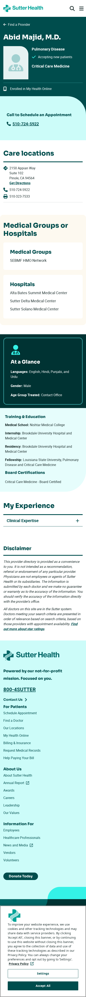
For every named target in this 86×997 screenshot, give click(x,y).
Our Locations (13, 728)
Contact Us (13, 699)
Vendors (9, 852)
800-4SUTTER (19, 689)
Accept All (43, 986)
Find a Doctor (13, 720)
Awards (8, 790)
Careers (8, 797)
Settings (43, 973)
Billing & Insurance (17, 743)
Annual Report (17, 783)
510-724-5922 (26, 124)
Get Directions (19, 183)
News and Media (19, 845)
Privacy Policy (22, 964)
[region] (43, 951)
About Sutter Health (17, 775)
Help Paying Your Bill (18, 758)
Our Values (11, 812)
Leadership (11, 805)
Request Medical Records (21, 750)
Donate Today (21, 876)
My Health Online (16, 735)
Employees (11, 830)
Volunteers (11, 860)
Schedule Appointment (20, 713)
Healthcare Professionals (21, 837)
